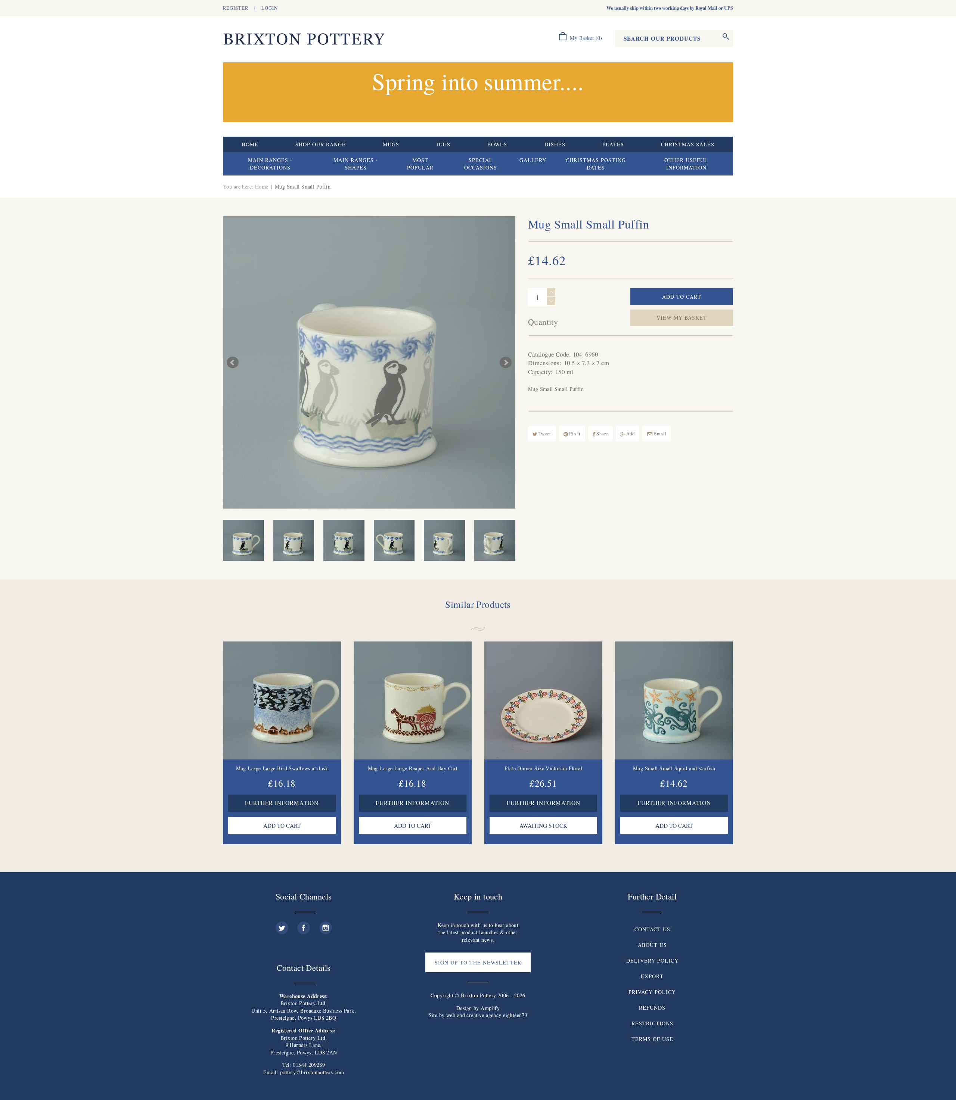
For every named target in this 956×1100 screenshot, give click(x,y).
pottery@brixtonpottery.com (312, 1072)
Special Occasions (480, 163)
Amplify (490, 1008)
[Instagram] (325, 925)
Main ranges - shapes (355, 163)
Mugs (391, 144)
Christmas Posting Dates (596, 163)
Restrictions (652, 1023)
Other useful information (686, 163)
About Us (652, 944)
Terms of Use (652, 1038)
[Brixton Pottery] (303, 39)
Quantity (543, 322)
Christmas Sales (687, 144)
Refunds (652, 1007)
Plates (613, 144)
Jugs (443, 144)
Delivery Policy (652, 960)
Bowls (497, 144)
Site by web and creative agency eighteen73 (478, 1015)
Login (269, 8)
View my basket (682, 317)
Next (506, 363)
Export (652, 976)
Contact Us (652, 929)
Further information (282, 803)
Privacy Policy (652, 991)
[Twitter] (282, 925)
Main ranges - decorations (270, 163)
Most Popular (420, 163)
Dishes (554, 144)
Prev (233, 363)
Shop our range (320, 144)
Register (235, 8)
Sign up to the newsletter (478, 962)
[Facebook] (303, 925)
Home (250, 144)
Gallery (532, 160)
